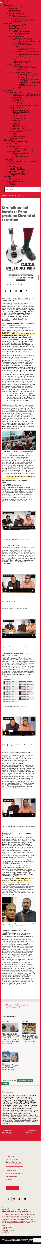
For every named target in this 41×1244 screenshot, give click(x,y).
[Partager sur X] (5, 291)
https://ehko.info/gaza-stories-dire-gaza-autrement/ (16, 868)
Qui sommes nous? (12, 1168)
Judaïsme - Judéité (30, 1107)
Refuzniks (21, 1117)
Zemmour (34, 1122)
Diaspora (33, 1102)
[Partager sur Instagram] (16, 291)
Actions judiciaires (8, 1095)
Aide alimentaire (21, 1095)
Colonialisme (7, 1100)
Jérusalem (6, 1109)
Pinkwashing (18, 1113)
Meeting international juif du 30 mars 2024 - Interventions (17, 1109)
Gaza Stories (7, 1105)
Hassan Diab (7, 1107)
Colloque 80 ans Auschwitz (24, 1099)
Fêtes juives (30, 1104)
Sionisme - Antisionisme (16, 1118)
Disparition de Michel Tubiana (31, 1131)
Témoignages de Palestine (22, 1120)
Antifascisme (32, 1095)
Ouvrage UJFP (7, 1113)
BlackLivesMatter (8, 1099)
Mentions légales (11, 1176)
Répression (29, 1117)
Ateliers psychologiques (23, 1097)
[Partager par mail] (21, 291)
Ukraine (35, 1120)
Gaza (22, 285)
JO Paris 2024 (17, 1107)
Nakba (12, 1112)
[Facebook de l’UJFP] (9, 1200)
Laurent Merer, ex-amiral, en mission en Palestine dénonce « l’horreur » (18, 879)
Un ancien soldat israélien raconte (13, 1122)
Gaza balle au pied (15, 195)
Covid (27, 1102)
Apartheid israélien (8, 1097)
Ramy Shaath (11, 1117)
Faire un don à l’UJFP (13, 1159)
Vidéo (28, 1122)
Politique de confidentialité (14, 1173)
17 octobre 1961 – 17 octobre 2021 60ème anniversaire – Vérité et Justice (8, 1133)
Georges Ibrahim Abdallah (21, 1105)
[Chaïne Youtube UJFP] (19, 1200)
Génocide (34, 1105)
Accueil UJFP (6, 195)
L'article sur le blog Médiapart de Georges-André (17, 1006)
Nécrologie (34, 1112)
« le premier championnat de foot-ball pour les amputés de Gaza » (18, 477)
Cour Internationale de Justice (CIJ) (24, 1100)
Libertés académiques (18, 1109)
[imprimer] (26, 291)
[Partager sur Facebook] (11, 291)
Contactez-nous (11, 1171)
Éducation (6, 1123)
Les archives (12, 1188)
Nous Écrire (5, 1232)
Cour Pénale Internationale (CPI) (13, 1102)
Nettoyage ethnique (23, 1112)
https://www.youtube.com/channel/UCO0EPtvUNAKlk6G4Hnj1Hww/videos (18, 862)
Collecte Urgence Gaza (13, 1162)
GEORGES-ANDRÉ (22, 299)
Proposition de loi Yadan (19, 1115)
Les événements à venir (13, 1165)
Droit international (8, 1104)
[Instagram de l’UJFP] (25, 1200)
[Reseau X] (14, 1200)
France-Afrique (20, 1104)
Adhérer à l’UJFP (11, 1156)
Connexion (9, 1179)
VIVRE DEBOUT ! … (10, 300)
